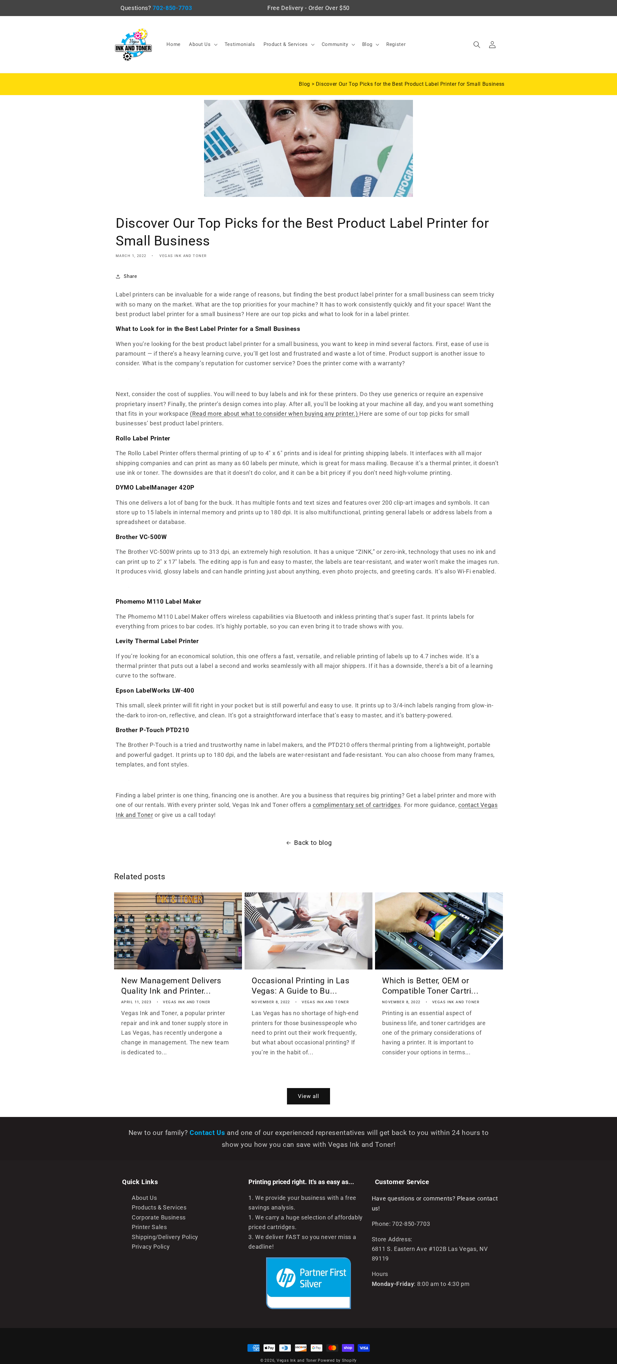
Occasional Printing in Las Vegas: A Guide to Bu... (300, 986)
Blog (305, 84)
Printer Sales (149, 1227)
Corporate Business (159, 1217)
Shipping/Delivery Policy (165, 1237)
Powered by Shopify (337, 1360)
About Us (144, 1198)
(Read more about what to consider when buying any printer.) (274, 414)
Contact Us (208, 1133)
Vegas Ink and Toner (297, 1360)
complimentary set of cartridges (356, 805)
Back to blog (313, 842)
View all (308, 1096)
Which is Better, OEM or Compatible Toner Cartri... (430, 986)
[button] (202, 44)
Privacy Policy (151, 1247)
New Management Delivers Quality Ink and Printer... (171, 986)
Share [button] (130, 276)
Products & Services (159, 1207)
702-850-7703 (172, 8)
